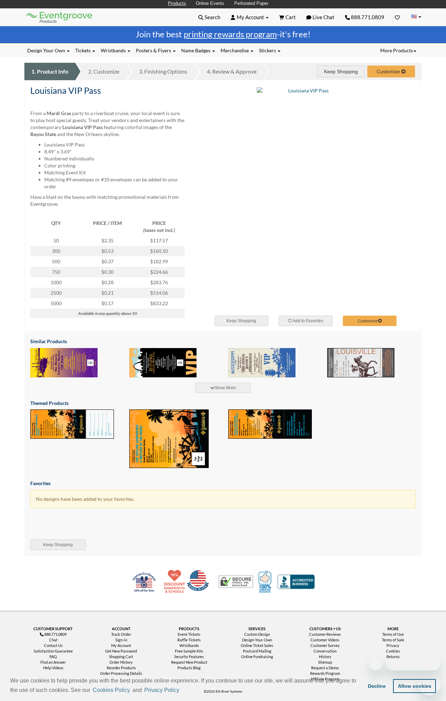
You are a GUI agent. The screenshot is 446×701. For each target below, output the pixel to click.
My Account (121, 645)
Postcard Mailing (257, 651)
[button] (183, 690)
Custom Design (257, 634)
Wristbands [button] (114, 50)
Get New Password (121, 651)
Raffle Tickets (189, 640)
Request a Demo (325, 667)
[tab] (223, 388)
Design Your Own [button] (46, 50)
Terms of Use (393, 634)
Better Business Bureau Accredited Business (296, 581)
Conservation (325, 651)
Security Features (189, 656)
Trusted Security (236, 581)
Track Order (121, 634)
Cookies (393, 651)
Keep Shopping (341, 71)
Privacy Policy (161, 690)
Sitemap (325, 662)
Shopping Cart (121, 656)
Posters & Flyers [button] (154, 50)
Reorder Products (121, 667)
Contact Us (53, 645)
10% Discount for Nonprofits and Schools (176, 581)
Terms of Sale (393, 640)
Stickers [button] (268, 50)
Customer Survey (325, 645)
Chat (53, 640)
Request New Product (189, 662)
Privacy (392, 645)
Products (177, 3)
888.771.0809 (367, 17)
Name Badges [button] (196, 50)
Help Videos (53, 667)
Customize (103, 71)
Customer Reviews (325, 634)
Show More (225, 387)
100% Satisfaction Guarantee (266, 581)
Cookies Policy (111, 690)
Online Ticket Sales (257, 645)
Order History (121, 662)
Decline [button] (377, 686)
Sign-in (121, 640)
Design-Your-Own (257, 640)
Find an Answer (53, 662)
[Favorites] (397, 17)
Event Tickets (189, 634)
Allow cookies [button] (414, 686)
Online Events (210, 3)
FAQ (53, 656)
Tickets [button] (83, 50)
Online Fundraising (257, 656)
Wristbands (189, 645)
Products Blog (189, 667)
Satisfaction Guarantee (53, 651)
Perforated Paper (251, 3)
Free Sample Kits (189, 651)
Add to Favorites (307, 320)
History (325, 656)
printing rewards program (230, 34)
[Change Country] (416, 16)
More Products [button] (396, 50)
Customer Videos (324, 640)
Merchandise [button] (235, 50)
